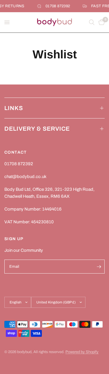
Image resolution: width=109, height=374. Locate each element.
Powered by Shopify (82, 352)
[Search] (92, 22)
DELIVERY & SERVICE (37, 128)
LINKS (13, 108)
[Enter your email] (99, 267)
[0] (101, 22)
